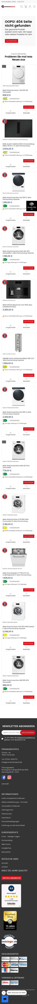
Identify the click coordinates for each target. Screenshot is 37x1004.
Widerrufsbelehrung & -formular (15, 802)
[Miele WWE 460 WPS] (6, 259)
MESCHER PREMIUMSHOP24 (16, 990)
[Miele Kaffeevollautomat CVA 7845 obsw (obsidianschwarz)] (18, 289)
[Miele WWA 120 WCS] (6, 474)
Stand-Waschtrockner (10, 515)
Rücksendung (7, 840)
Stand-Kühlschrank (9, 354)
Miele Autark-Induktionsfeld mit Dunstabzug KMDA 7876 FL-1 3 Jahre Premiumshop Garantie (18, 146)
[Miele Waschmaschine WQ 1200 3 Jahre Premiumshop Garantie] (18, 397)
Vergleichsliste (11, 113)
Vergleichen (6, 848)
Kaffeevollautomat (9, 300)
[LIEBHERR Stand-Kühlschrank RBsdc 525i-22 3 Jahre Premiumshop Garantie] (18, 343)
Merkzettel (26, 113)
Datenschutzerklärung (26, 737)
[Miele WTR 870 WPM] (6, 635)
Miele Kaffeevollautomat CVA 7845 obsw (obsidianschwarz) (17, 306)
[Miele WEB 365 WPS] (6, 688)
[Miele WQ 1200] (6, 420)
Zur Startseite (11, 41)
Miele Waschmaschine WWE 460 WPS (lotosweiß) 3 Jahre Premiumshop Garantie (18, 252)
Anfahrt (5, 867)
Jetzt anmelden (27, 732)
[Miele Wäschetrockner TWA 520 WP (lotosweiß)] (18, 75)
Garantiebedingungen (10, 821)
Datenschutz (7, 814)
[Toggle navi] (34, 6)
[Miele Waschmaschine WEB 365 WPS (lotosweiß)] (18, 665)
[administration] (28, 995)
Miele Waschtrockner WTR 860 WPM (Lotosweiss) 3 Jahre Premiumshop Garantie (15, 521)
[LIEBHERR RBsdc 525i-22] (6, 367)
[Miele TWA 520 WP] (6, 98)
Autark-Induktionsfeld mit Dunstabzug (15, 139)
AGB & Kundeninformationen (13, 798)
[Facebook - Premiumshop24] (4, 777)
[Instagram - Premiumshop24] (9, 777)
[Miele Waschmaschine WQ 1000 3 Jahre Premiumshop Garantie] (18, 182)
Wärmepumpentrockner (11, 86)
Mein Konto (6, 844)
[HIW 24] (24, 995)
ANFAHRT (5, 784)
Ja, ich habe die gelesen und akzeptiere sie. (19, 739)
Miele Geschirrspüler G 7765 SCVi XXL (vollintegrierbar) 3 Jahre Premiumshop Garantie (17, 575)
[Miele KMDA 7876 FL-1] (6, 152)
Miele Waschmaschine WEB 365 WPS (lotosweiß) (16, 681)
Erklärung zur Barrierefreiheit (13, 825)
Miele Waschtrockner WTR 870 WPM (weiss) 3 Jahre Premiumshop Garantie (18, 627)
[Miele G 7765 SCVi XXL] (6, 581)
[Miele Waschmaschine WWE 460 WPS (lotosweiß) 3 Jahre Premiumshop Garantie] (18, 236)
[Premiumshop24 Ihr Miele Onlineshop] (8, 6)
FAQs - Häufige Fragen (11, 836)
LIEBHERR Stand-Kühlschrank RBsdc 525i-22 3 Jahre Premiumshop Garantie (18, 359)
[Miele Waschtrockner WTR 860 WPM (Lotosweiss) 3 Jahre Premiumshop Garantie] (18, 504)
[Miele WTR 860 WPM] (6, 527)
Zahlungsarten (7, 810)
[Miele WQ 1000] (6, 206)
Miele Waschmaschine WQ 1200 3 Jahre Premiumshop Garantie (17, 413)
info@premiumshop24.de (12, 762)
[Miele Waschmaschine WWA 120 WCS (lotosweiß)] (18, 450)
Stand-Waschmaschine (10, 193)
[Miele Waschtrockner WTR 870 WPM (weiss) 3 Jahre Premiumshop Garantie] (18, 611)
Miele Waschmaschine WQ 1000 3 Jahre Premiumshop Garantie (17, 198)
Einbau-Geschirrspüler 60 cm (12, 568)
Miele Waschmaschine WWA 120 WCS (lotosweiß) (16, 467)
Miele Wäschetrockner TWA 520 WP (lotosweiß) (15, 91)
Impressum (6, 817)
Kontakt (5, 863)
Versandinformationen (11, 806)
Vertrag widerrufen (11, 878)
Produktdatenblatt (14, 98)
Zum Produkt (28, 107)
